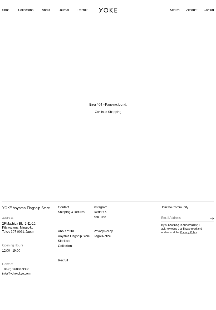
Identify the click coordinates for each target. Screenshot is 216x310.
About (46, 10)
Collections (25, 10)
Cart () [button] (209, 10)
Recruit (82, 10)
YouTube (100, 217)
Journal (64, 10)
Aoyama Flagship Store (74, 236)
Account (191, 10)
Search (175, 10)
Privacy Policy (103, 231)
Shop (5, 10)
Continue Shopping (108, 112)
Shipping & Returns (71, 212)
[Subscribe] (212, 218)
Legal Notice (102, 236)
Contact (63, 207)
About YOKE (66, 231)
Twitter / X (100, 212)
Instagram (100, 207)
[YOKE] (108, 10)
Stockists (64, 241)
